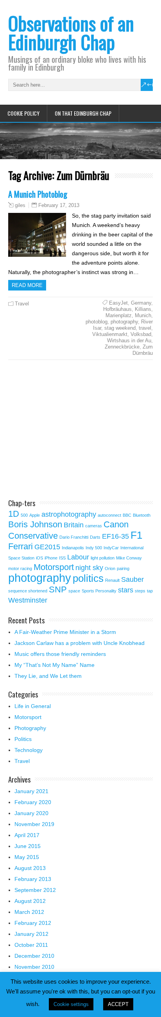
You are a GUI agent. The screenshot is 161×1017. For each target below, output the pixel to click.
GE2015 (47, 547)
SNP (58, 589)
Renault (112, 580)
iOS (39, 558)
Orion (110, 568)
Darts (95, 537)
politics (88, 578)
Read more (27, 285)
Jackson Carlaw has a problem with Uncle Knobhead (79, 643)
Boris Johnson (35, 524)
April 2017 (26, 835)
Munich (143, 315)
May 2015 (26, 857)
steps (140, 590)
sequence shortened (27, 590)
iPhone (51, 558)
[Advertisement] (74, 430)
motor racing (20, 568)
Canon (116, 524)
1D (13, 514)
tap (150, 590)
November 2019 (34, 824)
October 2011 (31, 945)
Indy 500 (94, 547)
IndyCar (111, 547)
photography (124, 322)
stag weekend (120, 328)
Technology (28, 750)
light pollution (102, 558)
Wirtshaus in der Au (129, 340)
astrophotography (68, 514)
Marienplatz (119, 315)
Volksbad (141, 334)
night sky (89, 568)
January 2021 (31, 791)
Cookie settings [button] (71, 1004)
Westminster (27, 600)
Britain (74, 525)
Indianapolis (73, 547)
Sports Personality (99, 590)
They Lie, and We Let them (48, 676)
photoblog (96, 322)
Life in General (32, 706)
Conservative (33, 536)
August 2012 (30, 901)
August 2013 (30, 868)
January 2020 (31, 813)
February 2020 (32, 802)
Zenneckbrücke (122, 347)
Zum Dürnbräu (142, 350)
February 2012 (32, 923)
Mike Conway (129, 558)
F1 (136, 535)
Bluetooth (141, 515)
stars (125, 590)
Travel (22, 304)
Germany (141, 303)
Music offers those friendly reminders (60, 654)
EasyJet (118, 303)
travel (145, 328)
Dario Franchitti (73, 537)
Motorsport (54, 567)
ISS (62, 558)
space (74, 590)
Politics (23, 739)
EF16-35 (115, 536)
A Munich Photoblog (37, 194)
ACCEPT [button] (118, 1004)
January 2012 (31, 934)
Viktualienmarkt (109, 334)
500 (24, 515)
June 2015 (27, 846)
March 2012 (29, 912)
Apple (34, 515)
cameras (93, 525)
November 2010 (34, 967)
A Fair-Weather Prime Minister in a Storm (65, 632)
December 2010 (34, 956)
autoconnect (109, 515)
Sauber (132, 579)
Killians (143, 309)
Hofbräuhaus (117, 309)
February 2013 (32, 879)
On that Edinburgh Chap (83, 113)
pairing (123, 568)
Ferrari (20, 546)
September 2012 (35, 890)
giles (20, 205)
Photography (30, 728)
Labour (78, 557)
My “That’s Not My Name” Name (54, 665)
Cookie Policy (23, 113)
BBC (127, 515)
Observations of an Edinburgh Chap (71, 32)
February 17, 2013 (58, 205)
